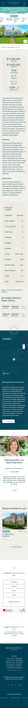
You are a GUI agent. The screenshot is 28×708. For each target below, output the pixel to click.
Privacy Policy (4, 698)
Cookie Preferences (15, 698)
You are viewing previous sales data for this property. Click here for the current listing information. (14, 10)
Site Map (25, 698)
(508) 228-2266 (18, 628)
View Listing (23, 307)
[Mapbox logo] (6, 373)
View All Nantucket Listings (14, 670)
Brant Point (14, 16)
